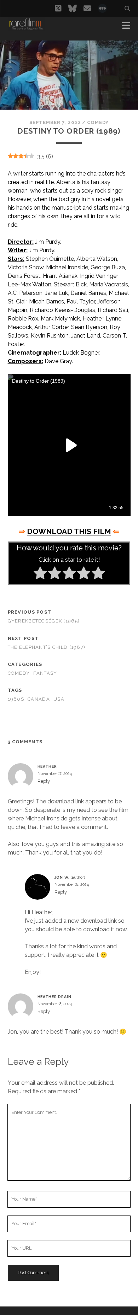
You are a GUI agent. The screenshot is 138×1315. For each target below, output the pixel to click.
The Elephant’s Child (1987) (47, 647)
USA (58, 699)
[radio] (40, 574)
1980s (16, 699)
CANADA (39, 699)
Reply (44, 781)
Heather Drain (54, 997)
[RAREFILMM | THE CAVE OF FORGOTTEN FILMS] (26, 27)
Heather (47, 766)
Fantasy (45, 673)
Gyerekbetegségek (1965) (44, 621)
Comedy (98, 122)
